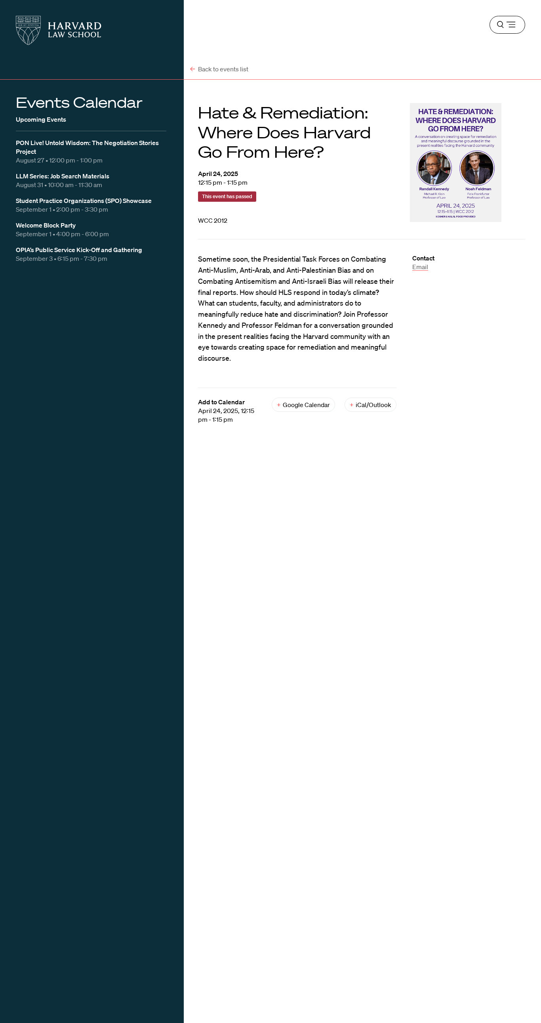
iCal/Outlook (370, 405)
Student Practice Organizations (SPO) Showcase (84, 201)
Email (420, 267)
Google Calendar (303, 405)
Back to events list (222, 69)
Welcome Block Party (46, 225)
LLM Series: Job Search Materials (62, 176)
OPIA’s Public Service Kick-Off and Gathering (79, 250)
